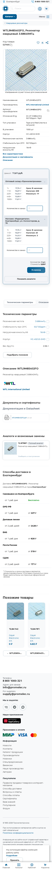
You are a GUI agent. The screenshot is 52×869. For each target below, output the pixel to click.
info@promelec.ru (14, 687)
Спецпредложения (12, 762)
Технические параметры (20, 302)
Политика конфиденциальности (18, 833)
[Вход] (40, 9)
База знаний (9, 802)
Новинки (7, 759)
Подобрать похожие (17, 355)
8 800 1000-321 (12, 681)
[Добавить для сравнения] (43, 43)
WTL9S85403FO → (39, 653)
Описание (8, 160)
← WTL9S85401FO (16, 653)
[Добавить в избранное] (38, 43)
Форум (6, 809)
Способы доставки (12, 789)
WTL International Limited (37, 105)
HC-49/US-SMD (38, 339)
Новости (7, 746)
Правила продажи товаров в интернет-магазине (23, 784)
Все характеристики (13, 154)
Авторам (7, 772)
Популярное (9, 805)
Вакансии (8, 765)
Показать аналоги (26, 279)
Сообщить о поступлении (29, 456)
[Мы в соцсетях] (6, 707)
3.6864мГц (40, 321)
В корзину (36, 270)
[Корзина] (46, 8)
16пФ (42, 332)
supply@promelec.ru (16, 694)
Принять (14, 860)
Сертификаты (10, 799)
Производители (11, 755)
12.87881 (30, 443)
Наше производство (13, 769)
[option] (26, 70)
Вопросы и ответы (12, 792)
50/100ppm (39, 327)
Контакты (7, 749)
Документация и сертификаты (18, 157)
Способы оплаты (11, 795)
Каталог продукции (13, 752)
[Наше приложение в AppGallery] (12, 721)
